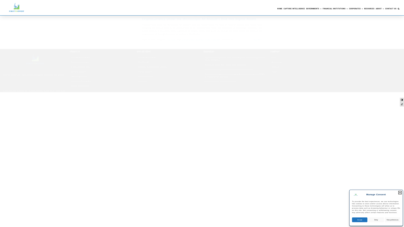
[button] (400, 193)
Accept (359, 220)
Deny (376, 220)
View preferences (393, 220)
